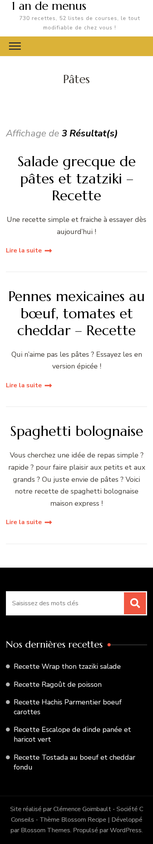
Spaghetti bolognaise (76, 431)
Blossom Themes (45, 830)
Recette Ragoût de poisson (58, 684)
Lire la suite (24, 250)
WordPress (126, 830)
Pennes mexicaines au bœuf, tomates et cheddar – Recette (76, 313)
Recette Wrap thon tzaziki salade (67, 666)
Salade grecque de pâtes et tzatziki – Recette (77, 178)
